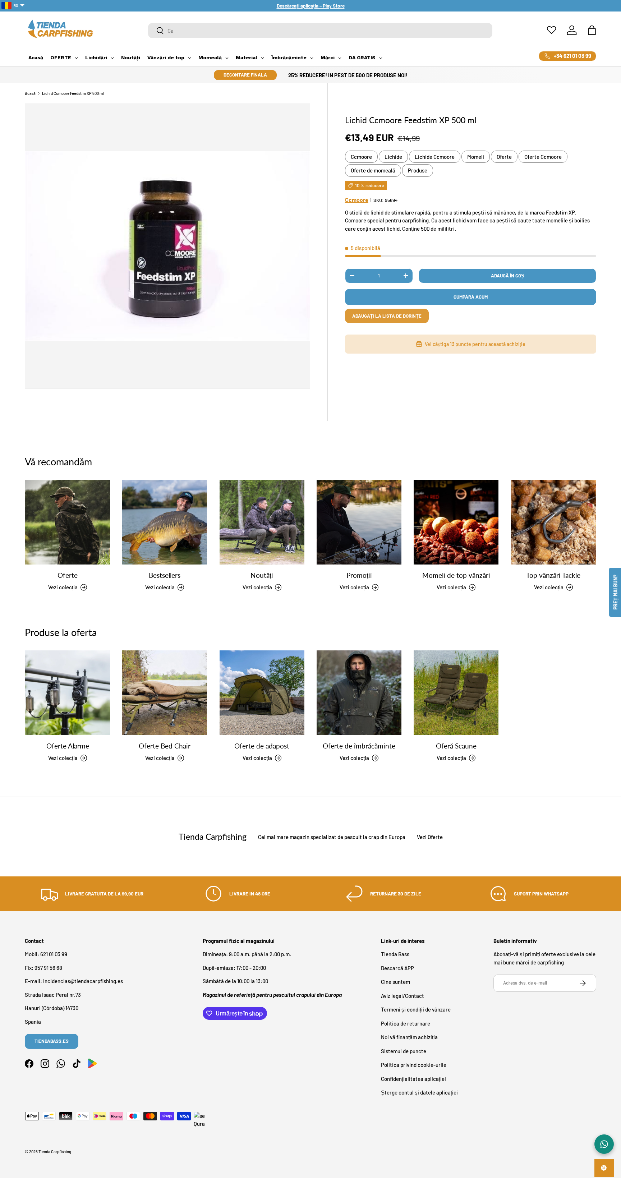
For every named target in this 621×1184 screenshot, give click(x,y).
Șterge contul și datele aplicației (419, 1092)
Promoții (359, 575)
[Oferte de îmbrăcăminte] (359, 692)
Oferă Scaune (456, 746)
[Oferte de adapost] (262, 692)
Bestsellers (164, 575)
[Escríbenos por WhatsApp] (604, 1144)
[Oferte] (67, 522)
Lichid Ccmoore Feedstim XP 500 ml (73, 93)
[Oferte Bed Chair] (164, 692)
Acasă (30, 93)
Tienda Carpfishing (54, 1151)
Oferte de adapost (261, 746)
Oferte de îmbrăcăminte (359, 746)
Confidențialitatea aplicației (413, 1078)
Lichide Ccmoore (435, 156)
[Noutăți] (262, 522)
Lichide (393, 156)
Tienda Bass (395, 954)
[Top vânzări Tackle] (553, 522)
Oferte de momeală (373, 170)
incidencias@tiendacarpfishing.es (83, 981)
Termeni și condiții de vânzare (416, 1009)
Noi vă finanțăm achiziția (409, 1037)
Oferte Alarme (67, 746)
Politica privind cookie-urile (413, 1065)
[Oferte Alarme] (67, 692)
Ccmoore (361, 156)
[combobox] (320, 30)
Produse (417, 170)
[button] (592, 30)
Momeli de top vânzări (456, 575)
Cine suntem (395, 982)
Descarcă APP (397, 968)
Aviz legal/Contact (402, 995)
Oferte (504, 156)
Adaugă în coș (507, 275)
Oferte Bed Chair (164, 746)
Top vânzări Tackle (553, 575)
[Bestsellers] (164, 522)
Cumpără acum (471, 297)
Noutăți (261, 575)
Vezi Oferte (430, 836)
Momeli (475, 156)
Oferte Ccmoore (543, 156)
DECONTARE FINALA (245, 75)
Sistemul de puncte (403, 1051)
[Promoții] (359, 522)
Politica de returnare (405, 1023)
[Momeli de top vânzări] (456, 522)
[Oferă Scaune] (456, 692)
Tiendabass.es (51, 1041)
